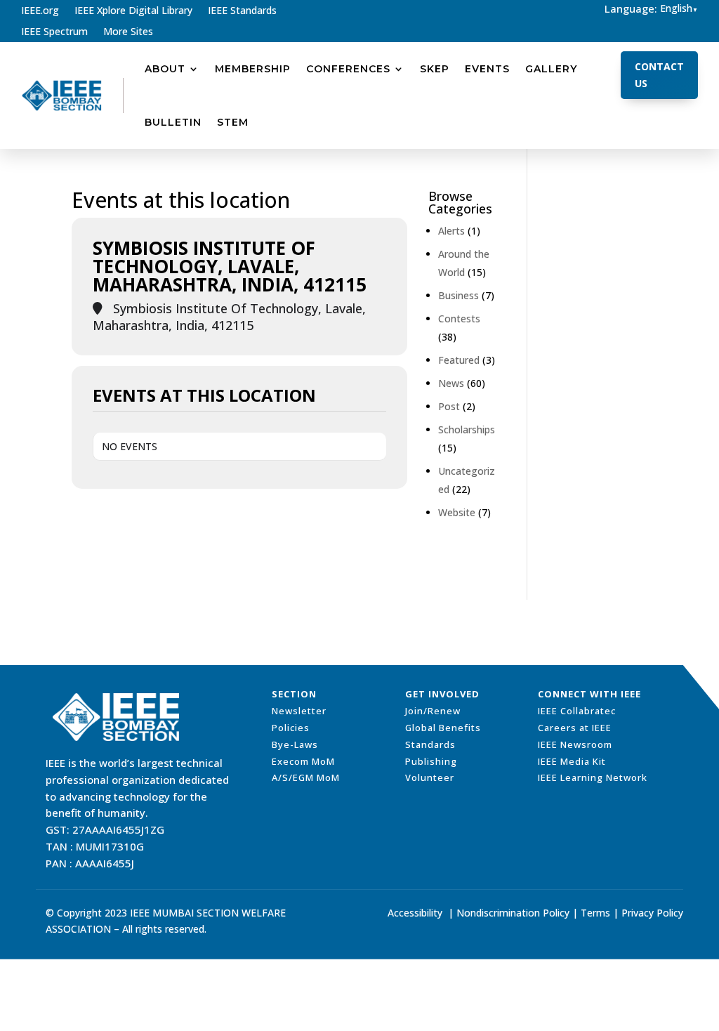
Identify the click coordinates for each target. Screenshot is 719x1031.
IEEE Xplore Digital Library (133, 11)
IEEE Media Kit (572, 761)
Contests (459, 318)
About (165, 69)
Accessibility (415, 912)
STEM (233, 122)
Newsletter (299, 710)
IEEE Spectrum (54, 32)
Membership (253, 69)
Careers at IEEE (575, 727)
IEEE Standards (242, 11)
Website (456, 512)
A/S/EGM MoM (306, 777)
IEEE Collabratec (577, 710)
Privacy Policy (652, 912)
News (451, 383)
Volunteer (429, 777)
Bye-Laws (295, 744)
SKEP (434, 69)
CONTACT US (659, 75)
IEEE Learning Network (592, 777)
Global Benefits (443, 727)
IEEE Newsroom (575, 744)
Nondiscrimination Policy (512, 912)
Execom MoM (303, 761)
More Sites (128, 32)
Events (487, 69)
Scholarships (466, 429)
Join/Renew (433, 710)
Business (458, 295)
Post (449, 406)
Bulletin (173, 122)
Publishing (431, 761)
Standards (430, 744)
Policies (291, 727)
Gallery (551, 69)
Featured (459, 360)
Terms (595, 912)
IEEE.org (40, 11)
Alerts (451, 230)
